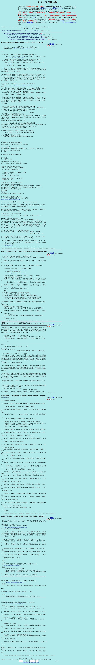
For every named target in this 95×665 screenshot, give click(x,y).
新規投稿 (3, 26)
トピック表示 (27, 26)
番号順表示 (34, 26)
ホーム (50, 26)
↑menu (4, 324)
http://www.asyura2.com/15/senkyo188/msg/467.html (15, 57)
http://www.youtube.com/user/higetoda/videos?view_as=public (16, 527)
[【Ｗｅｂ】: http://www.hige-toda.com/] (53, 44)
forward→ (8, 324)
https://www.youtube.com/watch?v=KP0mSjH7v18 (19, 269)
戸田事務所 (30, 22)
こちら (34, 17)
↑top (6, 324)
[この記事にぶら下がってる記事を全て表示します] (3, 33)
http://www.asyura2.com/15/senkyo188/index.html (22, 48)
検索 (38, 26)
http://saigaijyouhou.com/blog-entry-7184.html (13, 63)
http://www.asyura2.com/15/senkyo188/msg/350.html (10, 199)
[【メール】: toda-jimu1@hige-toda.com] (50, 44)
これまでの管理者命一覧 (69, 22)
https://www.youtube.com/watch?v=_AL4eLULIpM (15, 603)
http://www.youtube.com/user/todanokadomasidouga (16, 273)
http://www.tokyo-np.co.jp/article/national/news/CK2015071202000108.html (19, 85)
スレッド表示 (15, 26)
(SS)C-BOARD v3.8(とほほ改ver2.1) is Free (31, 662)
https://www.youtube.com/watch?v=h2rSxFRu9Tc (12, 565)
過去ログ (46, 26)
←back (2, 324)
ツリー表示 (9, 26)
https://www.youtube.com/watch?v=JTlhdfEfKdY (15, 593)
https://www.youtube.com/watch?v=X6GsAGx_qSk (15, 582)
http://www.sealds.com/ (9, 245)
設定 (42, 26)
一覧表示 (21, 26)
